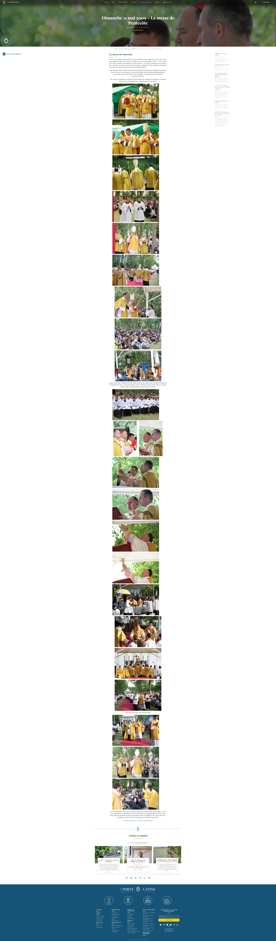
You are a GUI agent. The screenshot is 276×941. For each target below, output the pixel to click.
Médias (157, 2)
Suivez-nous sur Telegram (13, 54)
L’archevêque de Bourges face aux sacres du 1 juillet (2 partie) (222, 87)
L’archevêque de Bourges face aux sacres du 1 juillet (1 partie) (222, 113)
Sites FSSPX (266, 2)
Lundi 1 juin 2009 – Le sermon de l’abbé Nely (138, 861)
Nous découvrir (123, 2)
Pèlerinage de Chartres (141, 842)
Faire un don (167, 2)
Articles (133, 2)
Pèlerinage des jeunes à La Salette (222, 101)
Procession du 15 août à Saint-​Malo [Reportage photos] (221, 74)
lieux (98, 913)
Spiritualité (116, 922)
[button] (255, 2)
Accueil (107, 2)
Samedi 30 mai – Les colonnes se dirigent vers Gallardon (167, 860)
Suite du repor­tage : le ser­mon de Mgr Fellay (138, 820)
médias (129, 920)
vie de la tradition (131, 910)
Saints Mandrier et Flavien (222, 64)
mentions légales (146, 933)
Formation (116, 909)
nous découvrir (149, 909)
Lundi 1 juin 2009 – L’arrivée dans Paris (109, 861)
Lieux (113, 2)
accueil (116, 48)
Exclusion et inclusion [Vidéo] (221, 54)
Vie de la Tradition (145, 2)
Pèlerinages (133, 48)
